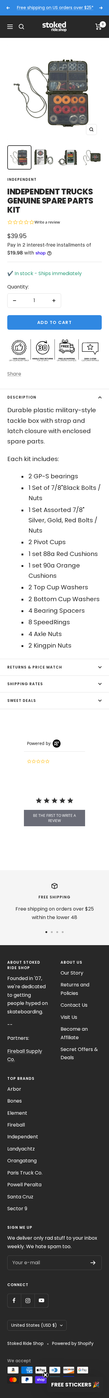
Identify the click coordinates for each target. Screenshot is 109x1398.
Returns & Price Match (34, 667)
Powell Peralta (24, 1184)
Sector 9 (17, 1208)
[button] (75, 1384)
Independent (22, 179)
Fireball (16, 1124)
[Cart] (98, 27)
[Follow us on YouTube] (41, 1300)
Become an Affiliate (74, 1033)
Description (21, 397)
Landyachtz (21, 1148)
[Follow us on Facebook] (14, 1300)
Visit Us (69, 1017)
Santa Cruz (20, 1196)
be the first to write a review (54, 818)
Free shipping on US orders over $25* (55, 8)
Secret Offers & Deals (79, 1053)
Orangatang (22, 1160)
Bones (14, 1100)
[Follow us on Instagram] (28, 1300)
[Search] (21, 26)
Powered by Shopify (73, 1343)
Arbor (14, 1089)
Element (17, 1113)
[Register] (93, 1263)
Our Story (72, 972)
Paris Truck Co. (24, 1172)
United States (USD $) (34, 1325)
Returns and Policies (75, 988)
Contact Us (74, 1005)
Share (14, 373)
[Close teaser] (45, 1375)
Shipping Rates (25, 683)
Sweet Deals (21, 700)
